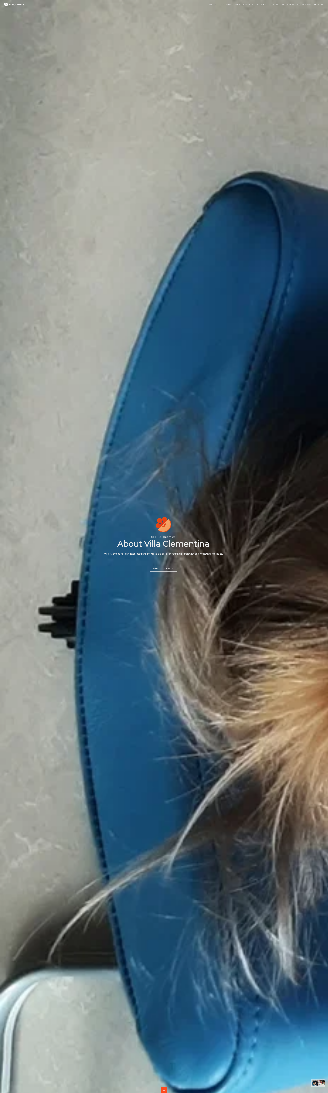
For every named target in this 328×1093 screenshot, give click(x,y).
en (315, 4)
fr (322, 4)
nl (318, 4)
